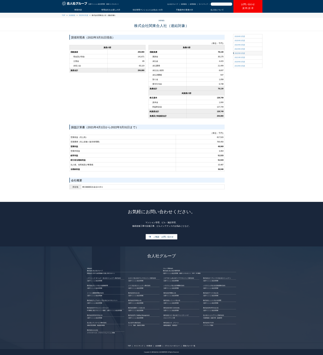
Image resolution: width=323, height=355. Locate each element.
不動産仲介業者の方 (184, 10)
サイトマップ (203, 4)
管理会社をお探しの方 (110, 10)
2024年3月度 (240, 45)
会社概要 (158, 346)
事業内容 (78, 10)
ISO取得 (149, 346)
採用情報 (193, 4)
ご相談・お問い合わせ (163, 237)
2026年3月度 (240, 36)
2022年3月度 (83, 15)
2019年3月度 (240, 66)
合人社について (217, 10)
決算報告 (184, 4)
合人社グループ (172, 4)
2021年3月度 (240, 57)
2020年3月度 (240, 62)
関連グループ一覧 (189, 346)
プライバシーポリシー (172, 346)
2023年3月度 (240, 49)
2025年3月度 (240, 41)
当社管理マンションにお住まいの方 (147, 10)
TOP (63, 15)
